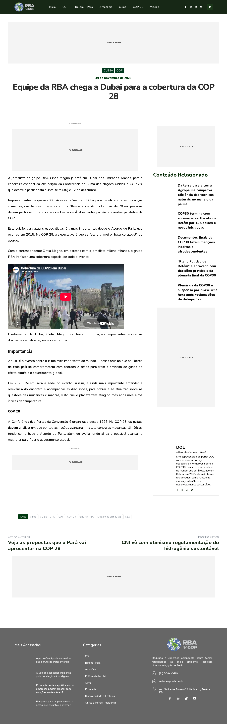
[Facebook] (185, 7)
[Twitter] (196, 7)
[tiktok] (187, 489)
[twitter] (192, 489)
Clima (108, 70)
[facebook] (177, 489)
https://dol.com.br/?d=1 (191, 452)
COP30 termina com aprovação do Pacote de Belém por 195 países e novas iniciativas (197, 220)
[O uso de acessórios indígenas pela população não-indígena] (23, 674)
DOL (180, 447)
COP (119, 70)
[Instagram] (191, 7)
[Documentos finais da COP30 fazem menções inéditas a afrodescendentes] (163, 244)
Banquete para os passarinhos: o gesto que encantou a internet (54, 703)
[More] (128, 109)
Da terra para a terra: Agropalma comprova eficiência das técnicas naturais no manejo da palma (196, 194)
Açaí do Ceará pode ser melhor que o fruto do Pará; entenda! (53, 660)
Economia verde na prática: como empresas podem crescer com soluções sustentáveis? (55, 689)
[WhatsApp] (121, 109)
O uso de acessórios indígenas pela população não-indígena (53, 674)
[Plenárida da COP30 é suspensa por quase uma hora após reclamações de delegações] (163, 292)
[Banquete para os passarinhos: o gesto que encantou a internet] (23, 703)
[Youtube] (201, 7)
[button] (210, 7)
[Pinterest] (113, 109)
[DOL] (165, 468)
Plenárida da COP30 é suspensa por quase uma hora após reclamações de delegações (197, 292)
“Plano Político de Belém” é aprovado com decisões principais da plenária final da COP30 (197, 268)
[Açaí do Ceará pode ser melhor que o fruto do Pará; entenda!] (23, 660)
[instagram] (182, 489)
